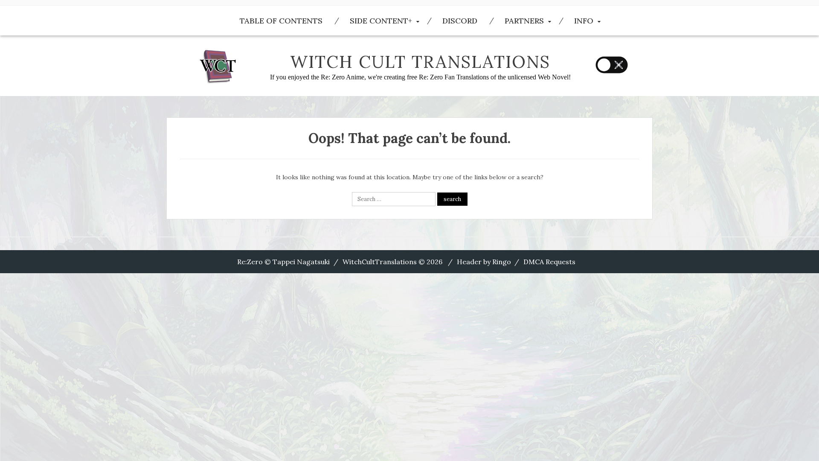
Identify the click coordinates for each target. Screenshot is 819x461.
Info (583, 21)
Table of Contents (281, 21)
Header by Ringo (484, 261)
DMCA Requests (549, 261)
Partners (524, 21)
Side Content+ (381, 21)
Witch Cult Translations (420, 62)
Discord (459, 21)
